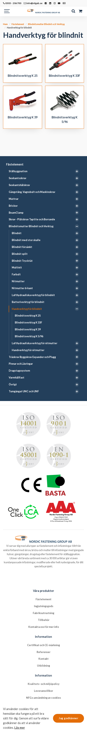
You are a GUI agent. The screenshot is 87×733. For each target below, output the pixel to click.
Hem (5, 24)
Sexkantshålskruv (19, 185)
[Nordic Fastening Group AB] (43, 11)
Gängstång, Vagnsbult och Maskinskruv (32, 192)
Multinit (17, 267)
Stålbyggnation (18, 171)
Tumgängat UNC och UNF (24, 391)
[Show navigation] (7, 11)
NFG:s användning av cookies (43, 697)
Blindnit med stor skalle (26, 240)
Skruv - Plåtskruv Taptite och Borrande (32, 219)
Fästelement (14, 164)
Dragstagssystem (19, 370)
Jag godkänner (68, 718)
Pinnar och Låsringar (21, 363)
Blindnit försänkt (22, 247)
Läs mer (19, 727)
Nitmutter (18, 281)
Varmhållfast (16, 377)
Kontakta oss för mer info (43, 626)
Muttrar (13, 198)
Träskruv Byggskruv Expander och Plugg (32, 357)
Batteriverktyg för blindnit (28, 302)
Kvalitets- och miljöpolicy (43, 683)
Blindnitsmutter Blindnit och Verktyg (31, 226)
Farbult (16, 274)
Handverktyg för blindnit (27, 308)
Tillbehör (43, 620)
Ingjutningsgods (43, 606)
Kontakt (43, 658)
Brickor (13, 205)
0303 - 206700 (13, 3)
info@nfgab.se (34, 3)
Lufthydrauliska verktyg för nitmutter (34, 343)
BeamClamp (16, 212)
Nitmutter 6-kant (22, 288)
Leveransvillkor (43, 690)
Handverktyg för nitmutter (28, 350)
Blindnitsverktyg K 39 (28, 329)
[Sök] (73, 11)
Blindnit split (20, 253)
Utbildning (43, 665)
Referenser (43, 652)
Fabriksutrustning (43, 613)
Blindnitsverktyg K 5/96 (29, 336)
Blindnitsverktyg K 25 (28, 315)
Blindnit (16, 233)
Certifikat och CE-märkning (43, 645)
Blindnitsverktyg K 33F (28, 322)
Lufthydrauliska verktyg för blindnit (33, 295)
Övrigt (13, 384)
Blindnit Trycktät (22, 260)
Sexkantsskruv (17, 178)
